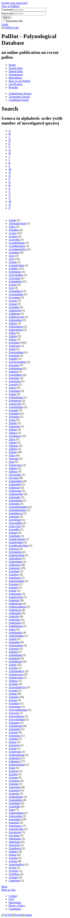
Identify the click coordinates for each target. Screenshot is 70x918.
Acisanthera (15, 291)
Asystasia (14, 835)
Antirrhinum (16, 626)
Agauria (13, 384)
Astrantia (14, 822)
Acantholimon (17, 242)
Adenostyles (16, 329)
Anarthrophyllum (18, 545)
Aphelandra (15, 632)
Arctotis (13, 690)
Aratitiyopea (16, 677)
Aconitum (14, 297)
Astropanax (15, 825)
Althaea (13, 471)
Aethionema (15, 368)
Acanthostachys (18, 249)
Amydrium (15, 519)
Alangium (14, 426)
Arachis (13, 667)
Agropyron (15, 403)
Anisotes (13, 584)
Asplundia (14, 806)
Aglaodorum (16, 397)
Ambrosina (15, 490)
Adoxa (12, 339)
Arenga (13, 700)
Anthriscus (15, 609)
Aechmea (14, 342)
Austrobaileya (16, 864)
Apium (13, 638)
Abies (12, 226)
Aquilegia (14, 658)
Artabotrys (15, 758)
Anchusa (14, 548)
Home (12, 64)
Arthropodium (17, 764)
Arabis (12, 664)
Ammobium (15, 500)
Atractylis (14, 845)
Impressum (15, 902)
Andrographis (16, 555)
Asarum (13, 777)
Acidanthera (15, 281)
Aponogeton (16, 645)
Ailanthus (14, 413)
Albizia (13, 429)
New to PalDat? (10, 6)
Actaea (13, 303)
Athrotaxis (14, 841)
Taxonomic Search (19, 96)
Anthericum (15, 603)
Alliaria (13, 448)
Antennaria (15, 593)
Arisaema (14, 722)
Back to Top (8, 889)
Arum (12, 767)
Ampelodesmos (17, 510)
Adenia (13, 323)
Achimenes (15, 271)
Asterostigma (16, 812)
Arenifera (14, 703)
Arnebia (13, 738)
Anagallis (14, 529)
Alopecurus (15, 465)
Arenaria (13, 696)
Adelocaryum (16, 316)
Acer (11, 258)
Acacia (13, 233)
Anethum (14, 571)
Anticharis (14, 619)
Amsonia (14, 516)
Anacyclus (15, 526)
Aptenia (13, 651)
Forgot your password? (14, 2)
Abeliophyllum (17, 223)
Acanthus (14, 252)
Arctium (13, 684)
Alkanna (13, 445)
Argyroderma (16, 716)
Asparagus (15, 787)
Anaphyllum (16, 542)
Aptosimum (15, 655)
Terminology (16, 74)
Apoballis (14, 642)
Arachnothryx (16, 671)
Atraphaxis (15, 848)
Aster (12, 809)
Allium (13, 452)
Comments (15, 908)
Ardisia (13, 693)
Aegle (12, 349)
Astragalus (15, 819)
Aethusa (13, 371)
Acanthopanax (17, 245)
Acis (11, 287)
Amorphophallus (18, 506)
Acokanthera (16, 294)
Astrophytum (16, 828)
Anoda (12, 590)
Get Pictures (15, 84)
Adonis (13, 336)
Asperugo (14, 790)
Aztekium (14, 880)
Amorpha (14, 503)
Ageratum (14, 390)
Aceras (13, 262)
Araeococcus (16, 674)
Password (6, 13)
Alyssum (14, 477)
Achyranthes (16, 274)
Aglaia (12, 394)
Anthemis (14, 600)
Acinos (13, 284)
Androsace (15, 564)
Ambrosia (14, 487)
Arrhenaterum (16, 754)
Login (4, 24)
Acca (12, 255)
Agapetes (14, 378)
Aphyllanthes (16, 635)
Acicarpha (14, 278)
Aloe (11, 461)
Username (7, 9)
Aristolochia (15, 725)
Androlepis (15, 558)
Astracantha (15, 816)
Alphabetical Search (20, 93)
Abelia (12, 220)
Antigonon (15, 622)
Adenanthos (15, 320)
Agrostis (13, 410)
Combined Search (19, 99)
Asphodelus (15, 800)
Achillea (13, 268)
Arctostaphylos (17, 687)
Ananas (13, 532)
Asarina (13, 774)
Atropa (13, 854)
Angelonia (14, 577)
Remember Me (14, 21)
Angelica (14, 574)
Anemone (14, 568)
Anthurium (15, 613)
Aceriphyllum (16, 265)
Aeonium (14, 355)
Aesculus (14, 365)
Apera (12, 629)
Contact (13, 895)
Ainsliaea (14, 416)
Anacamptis (15, 522)
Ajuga (12, 419)
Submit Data (16, 71)
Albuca (13, 432)
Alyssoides (15, 474)
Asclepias (14, 780)
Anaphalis (14, 535)
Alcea (12, 439)
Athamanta (15, 838)
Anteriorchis (16, 597)
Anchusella (15, 551)
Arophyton (15, 751)
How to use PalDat (19, 80)
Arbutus (13, 680)
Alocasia (13, 458)
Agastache (14, 381)
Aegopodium (16, 352)
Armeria (13, 732)
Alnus (12, 455)
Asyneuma (15, 832)
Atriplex (13, 851)
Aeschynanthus (17, 361)
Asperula (14, 793)
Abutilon (14, 229)
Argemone (15, 706)
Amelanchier (16, 494)
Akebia (13, 423)
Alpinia (13, 468)
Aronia (13, 748)
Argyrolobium (17, 719)
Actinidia (14, 307)
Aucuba (13, 857)
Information (15, 77)
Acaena (13, 236)
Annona (13, 587)
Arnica (12, 742)
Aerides (13, 358)
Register (13, 87)
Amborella (15, 484)
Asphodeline (16, 796)
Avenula (13, 870)
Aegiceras (14, 345)
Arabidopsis (15, 661)
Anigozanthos (16, 580)
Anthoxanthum (17, 606)
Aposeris (14, 648)
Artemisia (14, 761)
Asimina (13, 783)
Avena (12, 867)
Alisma (13, 442)
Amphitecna (15, 513)
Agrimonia (15, 400)
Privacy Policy (17, 905)
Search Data (15, 68)
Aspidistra (14, 803)
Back (4, 886)
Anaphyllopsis (17, 539)
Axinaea (13, 877)
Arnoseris (14, 745)
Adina (12, 332)
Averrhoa (14, 874)
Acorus (13, 300)
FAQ (11, 899)
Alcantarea (15, 436)
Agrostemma (16, 407)
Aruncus (13, 771)
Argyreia (14, 713)
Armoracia (15, 735)
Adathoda (14, 313)
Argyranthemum (18, 709)
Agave (12, 387)
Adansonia (15, 310)
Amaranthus (15, 481)
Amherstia (14, 497)
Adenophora (16, 326)
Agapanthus (15, 374)
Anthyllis (14, 616)
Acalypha (14, 239)
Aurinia (13, 861)
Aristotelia (14, 729)
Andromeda (15, 561)
